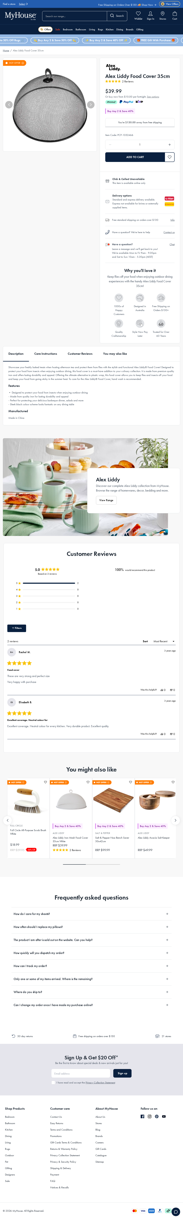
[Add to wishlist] (45, 782)
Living (92, 29)
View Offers (170, 4)
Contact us (169, 232)
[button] (9, 104)
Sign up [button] (122, 1073)
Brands (129, 29)
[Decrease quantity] (119, 144)
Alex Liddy (58, 833)
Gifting (139, 29)
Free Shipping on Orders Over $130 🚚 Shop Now (125, 3)
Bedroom (68, 29)
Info (172, 220)
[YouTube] (164, 1116)
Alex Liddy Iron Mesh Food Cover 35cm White (70, 839)
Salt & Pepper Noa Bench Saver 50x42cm (112, 839)
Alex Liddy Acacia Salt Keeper (154, 837)
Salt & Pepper (102, 833)
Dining (119, 29)
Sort (146, 641)
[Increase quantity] (160, 144)
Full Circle (16, 825)
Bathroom (81, 29)
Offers (47, 29)
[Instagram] (149, 1117)
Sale (57, 29)
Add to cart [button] (135, 157)
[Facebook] (142, 1117)
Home (6, 50)
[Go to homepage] (20, 16)
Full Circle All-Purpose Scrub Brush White (28, 832)
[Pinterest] (157, 1116)
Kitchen (109, 29)
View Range (106, 500)
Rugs (100, 29)
